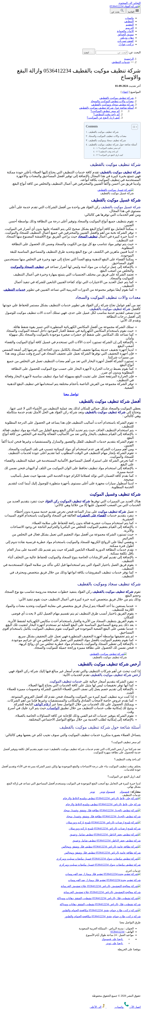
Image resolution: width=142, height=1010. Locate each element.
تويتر (97, 791)
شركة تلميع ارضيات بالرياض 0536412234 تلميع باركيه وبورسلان (105, 828)
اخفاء (125, 91)
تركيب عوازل (126, 44)
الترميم (129, 27)
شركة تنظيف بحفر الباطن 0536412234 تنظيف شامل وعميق (106, 840)
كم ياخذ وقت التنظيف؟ (106, 114)
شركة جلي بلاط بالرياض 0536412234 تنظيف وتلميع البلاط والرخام (103, 804)
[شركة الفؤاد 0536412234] (125, 6)
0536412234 (117, 931)
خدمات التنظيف (121, 62)
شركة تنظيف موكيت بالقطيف (116, 97)
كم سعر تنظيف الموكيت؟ (105, 111)
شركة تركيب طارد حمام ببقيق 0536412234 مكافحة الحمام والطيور (103, 916)
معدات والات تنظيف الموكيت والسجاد (112, 101)
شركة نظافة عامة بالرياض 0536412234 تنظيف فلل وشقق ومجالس (102, 852)
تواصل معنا (71, 394)
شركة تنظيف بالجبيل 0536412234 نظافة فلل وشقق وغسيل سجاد (103, 816)
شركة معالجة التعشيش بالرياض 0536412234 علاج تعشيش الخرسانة (102, 892)
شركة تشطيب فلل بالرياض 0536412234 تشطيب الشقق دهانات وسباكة (100, 904)
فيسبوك (117, 791)
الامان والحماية (125, 31)
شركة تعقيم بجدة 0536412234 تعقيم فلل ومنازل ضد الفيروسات (104, 880)
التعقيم (130, 24)
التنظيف (129, 21)
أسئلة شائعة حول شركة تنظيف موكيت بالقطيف (106, 107)
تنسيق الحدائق (126, 34)
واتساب (129, 18)
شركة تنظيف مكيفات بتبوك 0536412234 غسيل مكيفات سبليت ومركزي (100, 864)
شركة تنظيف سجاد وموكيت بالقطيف (112, 104)
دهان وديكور (127, 37)
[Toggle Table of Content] (133, 127)
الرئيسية (129, 58)
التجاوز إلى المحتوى (129, 3)
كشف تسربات (125, 41)
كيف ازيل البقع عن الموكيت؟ (103, 117)
